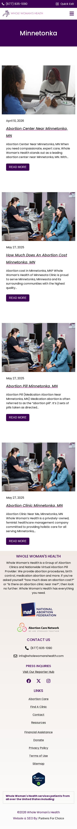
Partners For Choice (51, 818)
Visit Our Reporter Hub (38, 672)
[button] (65, 4)
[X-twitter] (38, 680)
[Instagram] (48, 680)
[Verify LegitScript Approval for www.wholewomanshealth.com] (38, 785)
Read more (18, 167)
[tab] (38, 797)
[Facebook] (28, 680)
